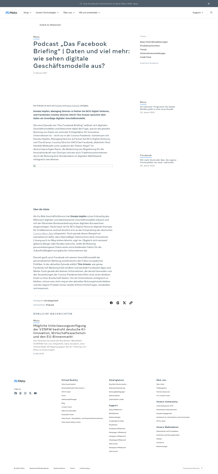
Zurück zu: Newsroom (50, 25)
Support (197, 12)
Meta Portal (113, 451)
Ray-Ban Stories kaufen (117, 384)
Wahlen (159, 439)
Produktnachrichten (150, 45)
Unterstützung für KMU (164, 406)
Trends (143, 49)
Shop (26, 12)
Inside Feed (145, 57)
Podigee (58, 105)
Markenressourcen (163, 392)
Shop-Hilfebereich (115, 410)
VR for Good (66, 392)
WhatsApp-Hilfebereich (117, 440)
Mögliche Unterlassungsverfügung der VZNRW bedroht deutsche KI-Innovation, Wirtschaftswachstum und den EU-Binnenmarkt (59, 331)
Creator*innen (67, 407)
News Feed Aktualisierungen (154, 42)
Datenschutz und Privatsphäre (167, 431)
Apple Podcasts (72, 105)
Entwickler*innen (68, 414)
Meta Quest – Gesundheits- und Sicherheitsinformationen (82, 418)
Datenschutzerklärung (117, 388)
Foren (64, 395)
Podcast (50, 305)
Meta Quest (113, 444)
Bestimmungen (161, 446)
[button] (209, 3)
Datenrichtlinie (114, 395)
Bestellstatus (114, 413)
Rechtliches (113, 425)
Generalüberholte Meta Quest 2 (73, 388)
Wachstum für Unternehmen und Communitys (173, 417)
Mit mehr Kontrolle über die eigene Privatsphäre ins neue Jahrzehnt (158, 161)
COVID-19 (160, 443)
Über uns (67, 12)
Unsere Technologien (46, 12)
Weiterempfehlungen (69, 399)
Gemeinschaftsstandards (39, 468)
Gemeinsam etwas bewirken (166, 410)
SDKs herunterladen (69, 411)
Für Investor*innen (163, 395)
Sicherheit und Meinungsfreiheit (167, 435)
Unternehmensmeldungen (153, 53)
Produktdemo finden (116, 421)
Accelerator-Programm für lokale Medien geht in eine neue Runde (157, 107)
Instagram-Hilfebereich (117, 436)
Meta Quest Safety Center (71, 422)
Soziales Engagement (164, 413)
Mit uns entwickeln (88, 12)
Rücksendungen (114, 417)
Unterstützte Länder (116, 399)
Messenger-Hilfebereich (117, 432)
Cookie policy (85, 468)
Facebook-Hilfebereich (117, 428)
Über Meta (160, 384)
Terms (72, 468)
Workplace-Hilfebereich (117, 447)
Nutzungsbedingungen (117, 392)
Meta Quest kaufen (69, 384)
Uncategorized (51, 300)
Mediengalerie (161, 388)
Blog (63, 403)
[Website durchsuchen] (210, 12)
